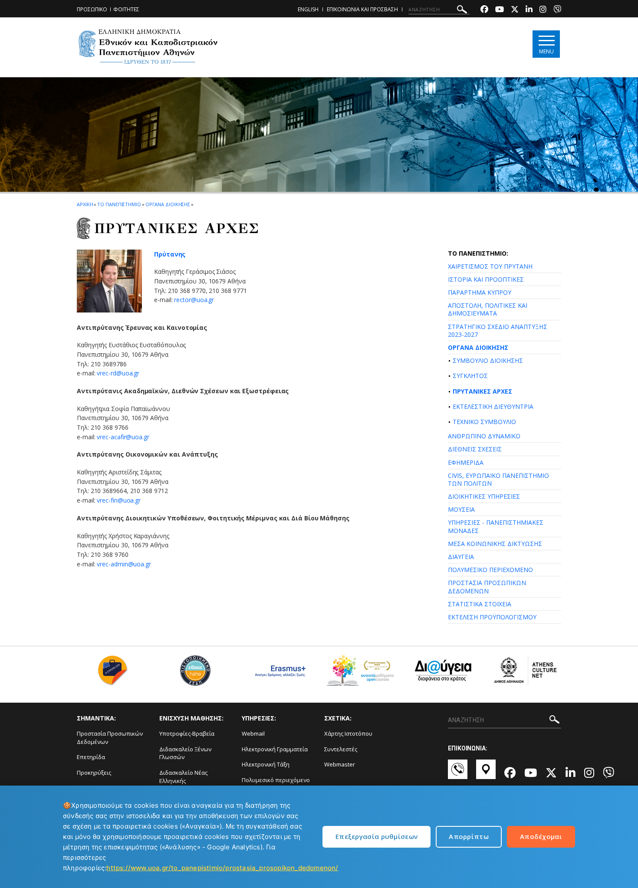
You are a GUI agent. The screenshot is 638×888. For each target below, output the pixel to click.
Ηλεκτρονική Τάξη (265, 764)
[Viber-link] (557, 10)
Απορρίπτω (469, 836)
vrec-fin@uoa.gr (119, 500)
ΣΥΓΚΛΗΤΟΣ (470, 376)
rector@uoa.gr (194, 300)
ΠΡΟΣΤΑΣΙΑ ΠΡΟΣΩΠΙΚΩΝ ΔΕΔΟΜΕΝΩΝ (487, 587)
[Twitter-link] (515, 10)
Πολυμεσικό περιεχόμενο (276, 780)
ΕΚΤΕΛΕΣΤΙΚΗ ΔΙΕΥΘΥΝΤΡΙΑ (493, 406)
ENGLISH (308, 9)
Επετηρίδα (91, 757)
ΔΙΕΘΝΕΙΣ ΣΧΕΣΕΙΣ (475, 449)
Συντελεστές (340, 749)
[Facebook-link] (484, 10)
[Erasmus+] (278, 674)
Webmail (253, 733)
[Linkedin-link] (529, 10)
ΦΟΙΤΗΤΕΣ (126, 9)
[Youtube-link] (499, 10)
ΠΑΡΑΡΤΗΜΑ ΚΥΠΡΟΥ (479, 292)
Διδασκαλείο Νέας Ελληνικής (183, 777)
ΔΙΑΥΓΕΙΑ (461, 557)
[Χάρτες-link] (486, 773)
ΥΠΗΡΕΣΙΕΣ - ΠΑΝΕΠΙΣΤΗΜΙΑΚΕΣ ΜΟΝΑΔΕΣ (495, 526)
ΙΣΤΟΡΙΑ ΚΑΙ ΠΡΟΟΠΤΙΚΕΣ (486, 279)
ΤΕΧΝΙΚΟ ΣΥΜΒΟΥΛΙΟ (484, 422)
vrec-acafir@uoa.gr (123, 437)
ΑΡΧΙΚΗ (85, 204)
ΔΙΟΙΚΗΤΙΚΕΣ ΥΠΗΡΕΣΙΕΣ (484, 496)
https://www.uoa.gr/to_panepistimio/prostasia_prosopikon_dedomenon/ (222, 868)
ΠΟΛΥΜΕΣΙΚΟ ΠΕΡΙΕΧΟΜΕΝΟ (490, 570)
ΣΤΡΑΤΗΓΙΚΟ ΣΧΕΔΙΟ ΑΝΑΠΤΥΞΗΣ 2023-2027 (497, 330)
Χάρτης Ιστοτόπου (348, 733)
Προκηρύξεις (94, 772)
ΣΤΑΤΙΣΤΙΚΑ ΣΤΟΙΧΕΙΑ (479, 604)
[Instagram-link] (542, 10)
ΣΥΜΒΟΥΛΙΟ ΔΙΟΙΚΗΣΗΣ (488, 360)
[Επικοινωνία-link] (457, 773)
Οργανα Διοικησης (167, 204)
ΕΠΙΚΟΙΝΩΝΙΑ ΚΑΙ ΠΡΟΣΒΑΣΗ (362, 9)
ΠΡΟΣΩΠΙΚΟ (92, 9)
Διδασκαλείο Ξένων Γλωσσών (185, 753)
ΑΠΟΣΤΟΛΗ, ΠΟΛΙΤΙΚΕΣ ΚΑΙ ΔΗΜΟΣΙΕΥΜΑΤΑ (487, 309)
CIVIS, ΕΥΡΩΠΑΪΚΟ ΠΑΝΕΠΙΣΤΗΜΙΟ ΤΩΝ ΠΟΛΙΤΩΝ (498, 479)
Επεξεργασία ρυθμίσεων (376, 836)
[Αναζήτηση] (462, 10)
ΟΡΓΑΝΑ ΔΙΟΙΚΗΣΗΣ (478, 347)
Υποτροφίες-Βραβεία (186, 733)
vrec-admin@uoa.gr (124, 564)
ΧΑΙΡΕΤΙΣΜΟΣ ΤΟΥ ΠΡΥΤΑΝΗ (490, 266)
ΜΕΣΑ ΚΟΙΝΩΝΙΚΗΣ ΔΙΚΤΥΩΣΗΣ (495, 543)
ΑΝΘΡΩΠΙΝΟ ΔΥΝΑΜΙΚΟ (484, 436)
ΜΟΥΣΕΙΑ (461, 509)
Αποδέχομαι (541, 836)
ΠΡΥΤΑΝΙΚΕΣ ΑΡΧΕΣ (482, 391)
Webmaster (339, 764)
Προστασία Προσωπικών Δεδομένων (110, 738)
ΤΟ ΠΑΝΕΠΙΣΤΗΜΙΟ (119, 204)
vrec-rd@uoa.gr (118, 373)
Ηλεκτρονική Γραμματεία (275, 749)
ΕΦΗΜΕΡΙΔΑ (465, 462)
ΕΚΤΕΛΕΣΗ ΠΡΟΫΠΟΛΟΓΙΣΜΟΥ (492, 617)
